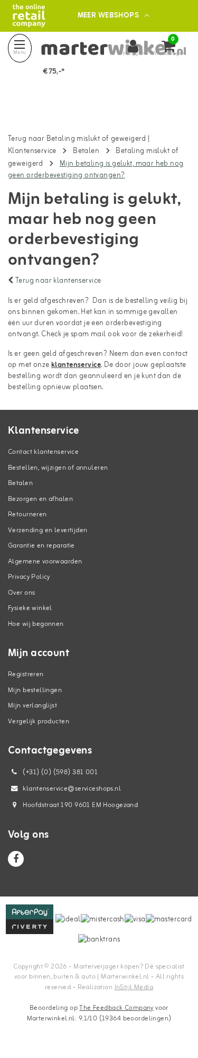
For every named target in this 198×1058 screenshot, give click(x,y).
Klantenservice (32, 151)
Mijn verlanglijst (32, 705)
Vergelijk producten (38, 721)
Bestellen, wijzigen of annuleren (58, 467)
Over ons (21, 592)
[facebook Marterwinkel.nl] (16, 858)
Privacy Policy (29, 576)
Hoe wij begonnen (36, 624)
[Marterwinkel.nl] (29, 15)
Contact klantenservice (43, 452)
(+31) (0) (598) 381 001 (59, 772)
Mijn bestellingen (35, 690)
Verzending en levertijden (48, 530)
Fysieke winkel (30, 608)
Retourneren (27, 514)
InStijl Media (134, 987)
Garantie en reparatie (41, 545)
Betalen (86, 151)
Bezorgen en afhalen (40, 499)
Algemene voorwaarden (45, 561)
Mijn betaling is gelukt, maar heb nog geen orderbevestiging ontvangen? (96, 170)
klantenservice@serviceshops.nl (72, 788)
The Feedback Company (116, 1008)
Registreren (26, 674)
